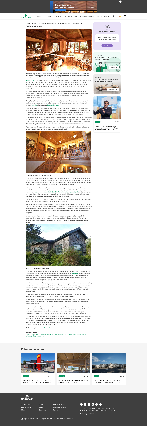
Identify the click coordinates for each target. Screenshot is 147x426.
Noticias (97, 376)
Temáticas (39, 16)
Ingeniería (26, 376)
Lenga (38, 335)
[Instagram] (93, 404)
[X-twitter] (85, 404)
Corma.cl (47, 328)
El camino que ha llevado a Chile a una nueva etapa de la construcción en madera (73, 382)
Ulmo (43, 337)
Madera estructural (47, 335)
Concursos (57, 16)
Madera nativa (58, 335)
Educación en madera (87, 16)
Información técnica (70, 16)
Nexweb (71, 419)
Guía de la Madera (103, 16)
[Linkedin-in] (81, 404)
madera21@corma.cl (90, 410)
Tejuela (38, 337)
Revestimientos (82, 335)
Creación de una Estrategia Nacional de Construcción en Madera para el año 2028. (106, 128)
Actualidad (61, 376)
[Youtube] (96, 404)
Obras (49, 16)
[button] (113, 16)
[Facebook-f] (89, 404)
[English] (118, 16)
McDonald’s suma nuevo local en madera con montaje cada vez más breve (38, 382)
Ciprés (28, 335)
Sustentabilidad (31, 337)
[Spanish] (120, 16)
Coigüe (33, 335)
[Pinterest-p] (100, 404)
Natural (66, 335)
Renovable (72, 335)
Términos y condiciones (87, 414)
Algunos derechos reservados (33, 419)
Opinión (98, 122)
